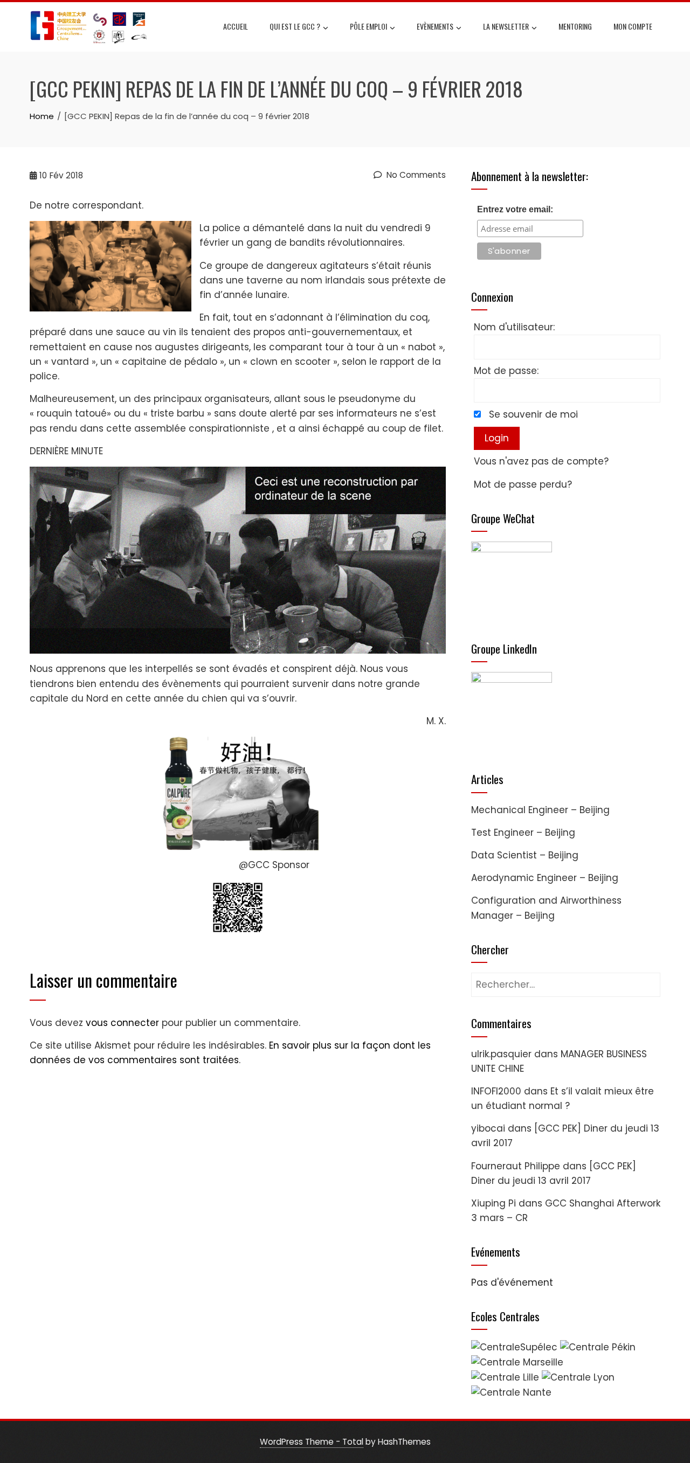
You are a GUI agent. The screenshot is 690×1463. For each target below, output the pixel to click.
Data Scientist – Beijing (524, 855)
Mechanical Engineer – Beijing (540, 809)
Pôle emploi (368, 26)
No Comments (415, 175)
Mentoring (575, 26)
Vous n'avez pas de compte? (541, 461)
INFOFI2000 (496, 1091)
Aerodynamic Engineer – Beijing (544, 877)
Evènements (435, 26)
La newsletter (506, 26)
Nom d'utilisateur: (514, 327)
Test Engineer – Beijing (523, 832)
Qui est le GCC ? (295, 26)
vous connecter (122, 1022)
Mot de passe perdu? (523, 484)
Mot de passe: (506, 370)
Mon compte (632, 26)
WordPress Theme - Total (311, 1441)
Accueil (235, 26)
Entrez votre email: (515, 209)
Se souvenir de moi (533, 414)
